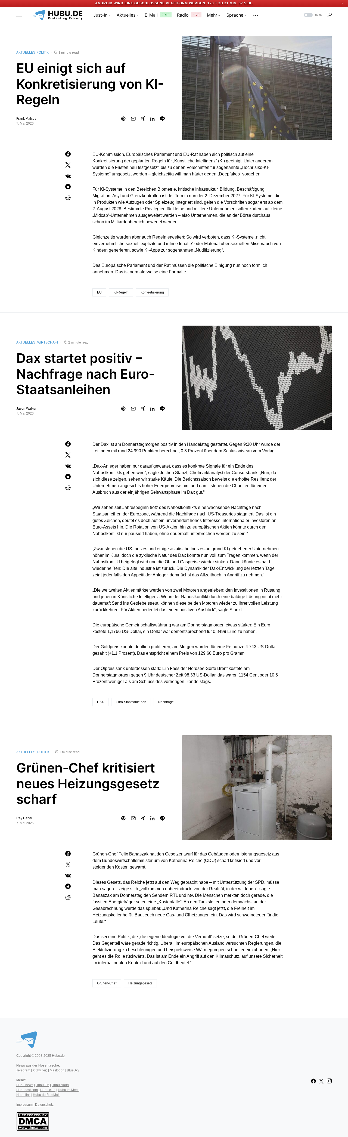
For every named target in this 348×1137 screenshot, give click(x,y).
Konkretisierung (152, 292)
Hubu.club (47, 1090)
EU (99, 292)
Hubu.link (23, 1095)
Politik (42, 52)
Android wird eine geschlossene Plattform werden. (150, 3)
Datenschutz (44, 1105)
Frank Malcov (26, 119)
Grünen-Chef (106, 983)
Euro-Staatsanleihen (131, 702)
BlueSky (73, 1070)
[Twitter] (321, 1081)
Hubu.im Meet (68, 1090)
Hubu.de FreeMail (46, 1095)
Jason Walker (26, 408)
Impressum (24, 1105)
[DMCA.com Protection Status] (32, 1121)
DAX (100, 702)
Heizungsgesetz (140, 983)
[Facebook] (313, 1081)
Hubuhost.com (27, 1090)
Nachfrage (166, 702)
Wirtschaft (47, 342)
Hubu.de (58, 1056)
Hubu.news (24, 1085)
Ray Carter (24, 818)
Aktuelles (25, 52)
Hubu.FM (42, 1085)
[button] (19, 15)
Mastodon (57, 1070)
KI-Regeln (121, 292)
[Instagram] (329, 1081)
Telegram (23, 1070)
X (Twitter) (40, 1070)
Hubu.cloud (60, 1085)
